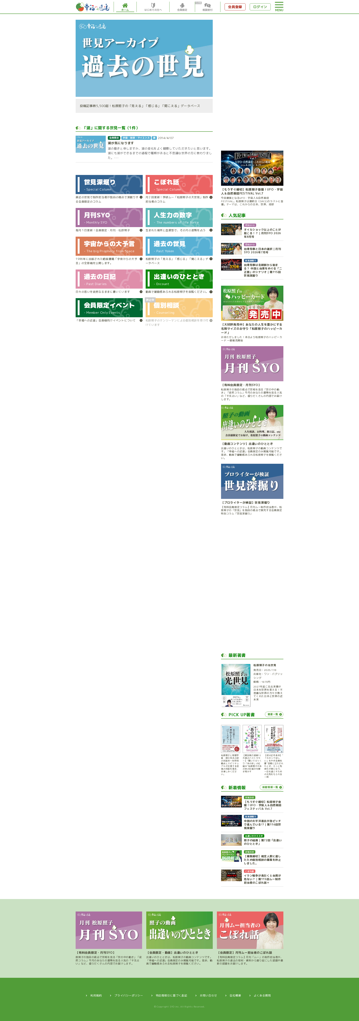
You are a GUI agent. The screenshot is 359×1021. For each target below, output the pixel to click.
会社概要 (235, 995)
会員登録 (235, 7)
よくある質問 (262, 995)
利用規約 (96, 995)
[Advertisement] (252, 82)
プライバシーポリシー (128, 995)
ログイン (260, 7)
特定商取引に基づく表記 (171, 995)
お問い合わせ (208, 995)
